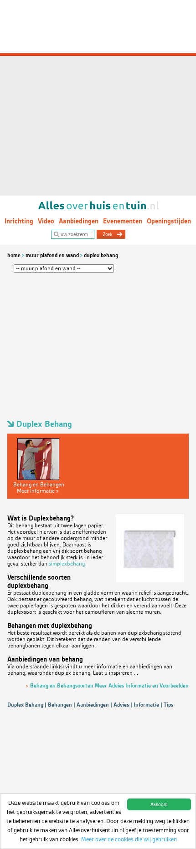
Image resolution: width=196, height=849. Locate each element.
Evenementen (122, 221)
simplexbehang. (67, 564)
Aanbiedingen (78, 221)
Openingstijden (169, 221)
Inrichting (19, 221)
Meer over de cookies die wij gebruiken (129, 839)
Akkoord (159, 804)
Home (14, 255)
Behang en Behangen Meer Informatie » (38, 487)
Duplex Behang (101, 255)
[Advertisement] (98, 98)
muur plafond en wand (52, 255)
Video (46, 221)
